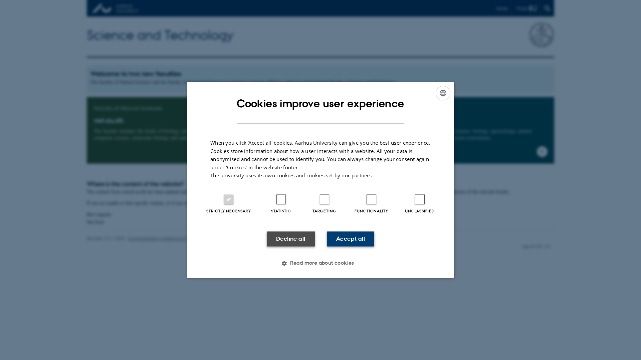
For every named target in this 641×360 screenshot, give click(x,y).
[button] (320, 263)
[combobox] (443, 93)
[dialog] (320, 180)
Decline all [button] (290, 238)
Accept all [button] (350, 238)
